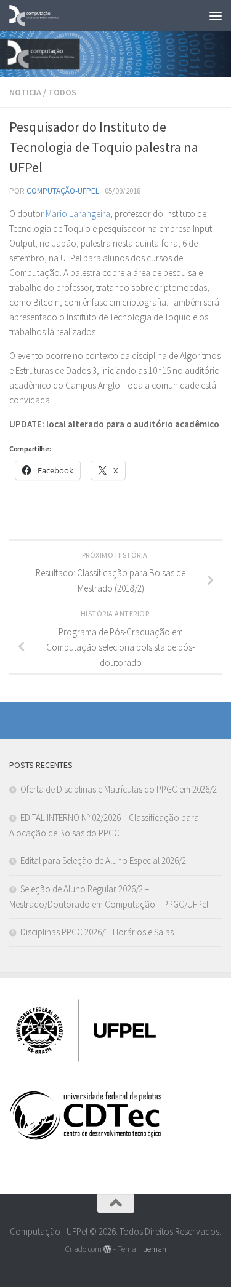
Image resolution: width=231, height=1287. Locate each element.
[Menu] (215, 15)
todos (62, 92)
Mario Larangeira (78, 214)
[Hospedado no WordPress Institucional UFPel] (107, 1249)
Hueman (152, 1249)
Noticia (25, 92)
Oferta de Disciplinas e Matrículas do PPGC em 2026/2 (118, 789)
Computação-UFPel (62, 191)
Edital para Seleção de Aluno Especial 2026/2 (103, 860)
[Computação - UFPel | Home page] (43, 15)
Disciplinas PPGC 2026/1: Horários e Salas (97, 932)
